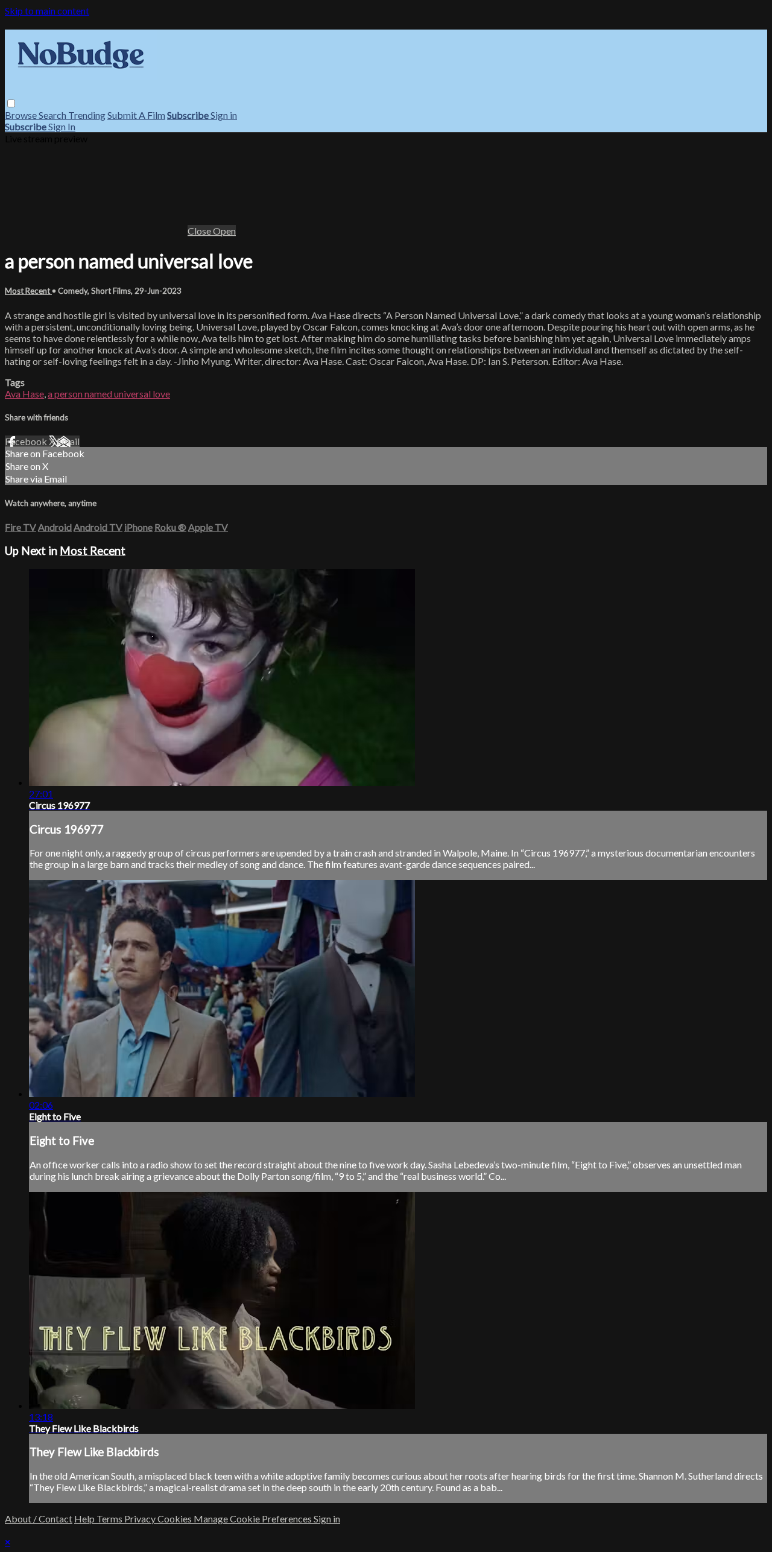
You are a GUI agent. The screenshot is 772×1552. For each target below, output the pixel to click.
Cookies (175, 1518)
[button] (11, 103)
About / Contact (38, 1518)
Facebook (27, 441)
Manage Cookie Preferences (254, 1518)
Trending (87, 115)
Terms (110, 1518)
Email (68, 441)
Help (85, 1518)
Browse (22, 115)
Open (224, 230)
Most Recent (28, 291)
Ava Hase (24, 393)
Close (200, 230)
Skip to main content (47, 10)
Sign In (61, 126)
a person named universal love (109, 393)
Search (53, 115)
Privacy (140, 1518)
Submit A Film (136, 115)
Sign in (223, 115)
